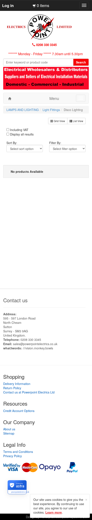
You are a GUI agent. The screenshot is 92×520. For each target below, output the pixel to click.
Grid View (59, 121)
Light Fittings (51, 110)
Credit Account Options (18, 411)
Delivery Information (16, 384)
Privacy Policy (12, 456)
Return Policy (12, 388)
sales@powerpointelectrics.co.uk (35, 344)
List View (77, 121)
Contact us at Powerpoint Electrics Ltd (29, 392)
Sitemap (8, 433)
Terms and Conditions (18, 451)
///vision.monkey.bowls (38, 348)
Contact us (15, 300)
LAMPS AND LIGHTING (22, 110)
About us (9, 429)
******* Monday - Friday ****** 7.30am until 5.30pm (45, 53)
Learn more (53, 512)
